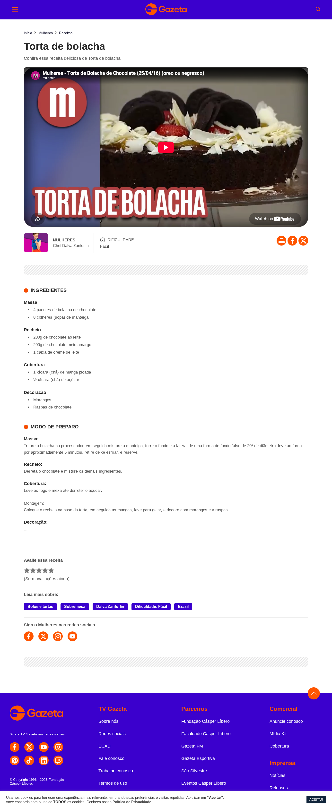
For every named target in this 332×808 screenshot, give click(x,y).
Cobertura (279, 746)
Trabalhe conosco (115, 770)
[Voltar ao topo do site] (314, 693)
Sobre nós (108, 721)
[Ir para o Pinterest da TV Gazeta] (14, 760)
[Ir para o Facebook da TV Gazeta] (292, 241)
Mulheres (64, 240)
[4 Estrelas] (45, 570)
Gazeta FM (192, 746)
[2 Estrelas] (33, 570)
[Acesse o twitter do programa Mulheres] (43, 636)
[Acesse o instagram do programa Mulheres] (58, 636)
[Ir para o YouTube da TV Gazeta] (44, 747)
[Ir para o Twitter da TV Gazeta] (303, 241)
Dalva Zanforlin (110, 606)
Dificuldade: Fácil (151, 606)
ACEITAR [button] (316, 799)
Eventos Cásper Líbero (203, 783)
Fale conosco (111, 758)
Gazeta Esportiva (198, 758)
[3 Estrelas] (39, 570)
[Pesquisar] (318, 10)
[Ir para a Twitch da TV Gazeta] (58, 760)
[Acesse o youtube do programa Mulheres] (72, 636)
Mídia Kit (278, 733)
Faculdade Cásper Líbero (206, 733)
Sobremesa (74, 606)
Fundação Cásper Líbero (205, 721)
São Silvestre (194, 770)
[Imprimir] (281, 241)
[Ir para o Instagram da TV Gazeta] (58, 747)
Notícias (277, 775)
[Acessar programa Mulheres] (36, 243)
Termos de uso (112, 783)
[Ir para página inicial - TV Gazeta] (166, 9)
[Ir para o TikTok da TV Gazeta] (29, 760)
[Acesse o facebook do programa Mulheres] (29, 636)
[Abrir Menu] (15, 9)
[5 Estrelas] (51, 570)
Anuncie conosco (286, 721)
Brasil (183, 606)
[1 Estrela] (27, 570)
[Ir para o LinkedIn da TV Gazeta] (44, 760)
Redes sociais (112, 733)
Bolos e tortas (40, 606)
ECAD (104, 746)
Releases (279, 787)
